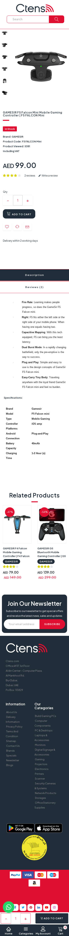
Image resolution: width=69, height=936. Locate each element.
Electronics (41, 768)
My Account (43, 933)
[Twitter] (23, 907)
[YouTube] (46, 907)
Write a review (49, 175)
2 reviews (29, 175)
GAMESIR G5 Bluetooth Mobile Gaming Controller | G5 (51, 552)
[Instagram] (54, 907)
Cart (62, 931)
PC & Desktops (44, 730)
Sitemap (11, 741)
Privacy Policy (14, 726)
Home (8, 933)
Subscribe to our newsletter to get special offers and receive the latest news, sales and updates (34, 613)
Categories (26, 933)
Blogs (9, 765)
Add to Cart (21, 214)
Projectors (41, 764)
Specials (11, 755)
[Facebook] (15, 907)
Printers (39, 773)
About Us (11, 712)
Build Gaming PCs (45, 716)
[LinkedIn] (38, 907)
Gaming (39, 759)
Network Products (45, 793)
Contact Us (13, 745)
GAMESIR (17, 136)
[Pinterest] (30, 907)
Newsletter (12, 760)
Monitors (40, 744)
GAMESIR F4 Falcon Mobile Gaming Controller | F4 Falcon (16, 552)
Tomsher (33, 895)
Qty (5, 191)
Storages (40, 797)
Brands (10, 750)
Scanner (40, 778)
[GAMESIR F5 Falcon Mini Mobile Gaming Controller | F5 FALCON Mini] (4, 33)
